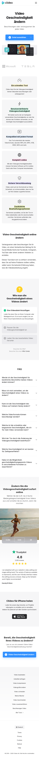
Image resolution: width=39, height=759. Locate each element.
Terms (19, 732)
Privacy (19, 736)
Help (19, 748)
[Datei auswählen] (31, 37)
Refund (19, 744)
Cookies (19, 740)
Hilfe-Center (26, 351)
